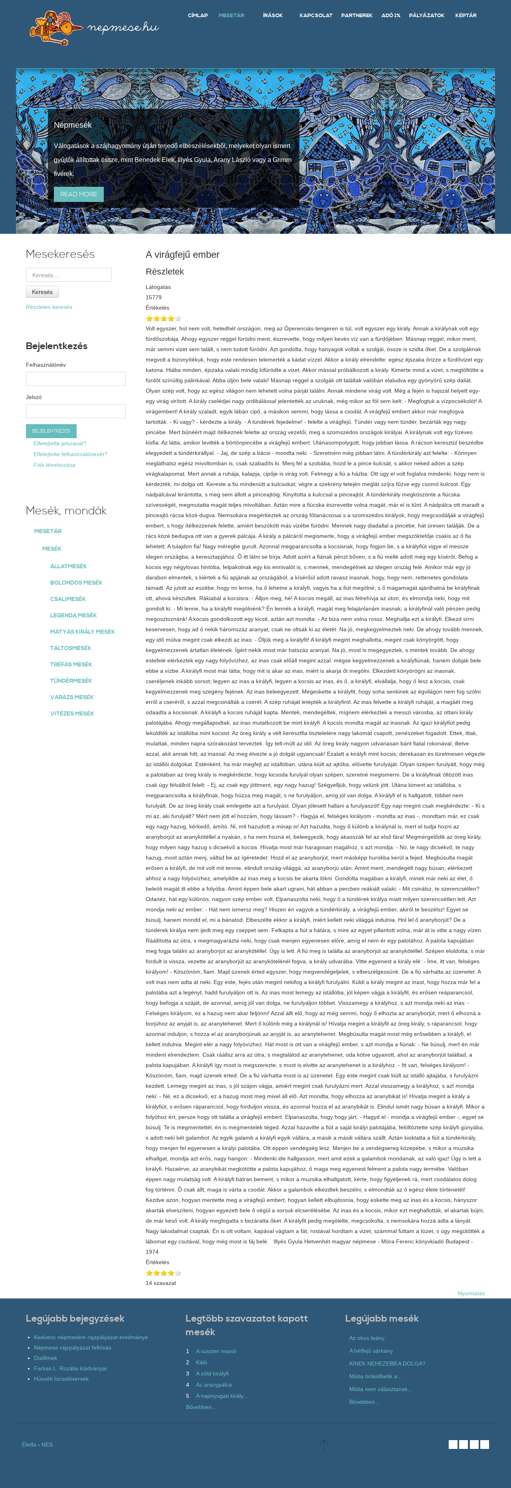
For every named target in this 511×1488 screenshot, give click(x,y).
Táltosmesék (70, 648)
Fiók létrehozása (53, 465)
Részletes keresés (49, 307)
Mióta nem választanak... (380, 1389)
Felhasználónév (46, 365)
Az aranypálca (214, 1384)
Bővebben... (201, 1407)
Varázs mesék (72, 697)
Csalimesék (68, 599)
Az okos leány (366, 1338)
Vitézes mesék (72, 713)
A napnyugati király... (222, 1396)
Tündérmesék (71, 681)
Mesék (51, 549)
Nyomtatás (471, 1293)
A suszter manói (216, 1351)
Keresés (42, 292)
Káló (201, 1362)
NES (47, 1444)
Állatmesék (68, 566)
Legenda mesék (73, 615)
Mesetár (47, 531)
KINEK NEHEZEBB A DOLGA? (387, 1363)
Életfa (29, 1444)
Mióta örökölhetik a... (375, 1376)
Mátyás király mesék (82, 632)
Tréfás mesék (71, 664)
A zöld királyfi (212, 1373)
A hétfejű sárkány (371, 1351)
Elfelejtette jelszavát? (59, 443)
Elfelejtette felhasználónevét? (69, 454)
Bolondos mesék (76, 583)
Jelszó (34, 397)
